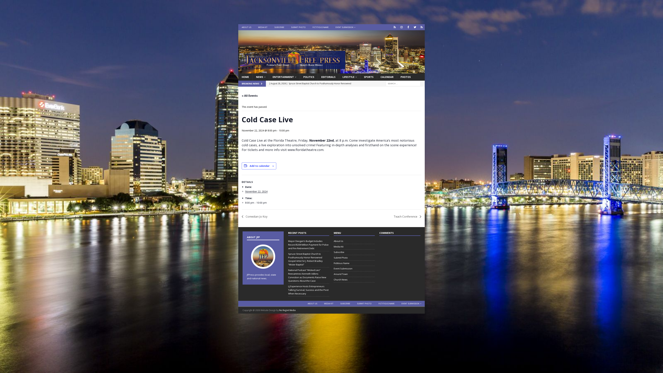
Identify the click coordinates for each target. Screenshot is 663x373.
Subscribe (279, 27)
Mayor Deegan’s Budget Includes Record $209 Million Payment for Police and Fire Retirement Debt (308, 245)
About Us (246, 27)
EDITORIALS (328, 77)
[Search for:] (403, 83)
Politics (308, 77)
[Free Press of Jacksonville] (331, 71)
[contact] (395, 27)
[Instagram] (401, 27)
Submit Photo (298, 27)
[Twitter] (415, 27)
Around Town (341, 274)
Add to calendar (260, 166)
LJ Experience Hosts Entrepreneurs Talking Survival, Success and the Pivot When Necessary (308, 290)
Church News (341, 279)
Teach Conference (406, 216)
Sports (368, 77)
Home (245, 77)
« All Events (250, 96)
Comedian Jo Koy (256, 216)
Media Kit (262, 27)
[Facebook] (408, 27)
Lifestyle (348, 77)
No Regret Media (287, 310)
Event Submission (344, 27)
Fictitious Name (321, 27)
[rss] (422, 27)
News (259, 77)
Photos (406, 77)
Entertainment (283, 77)
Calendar (387, 77)
